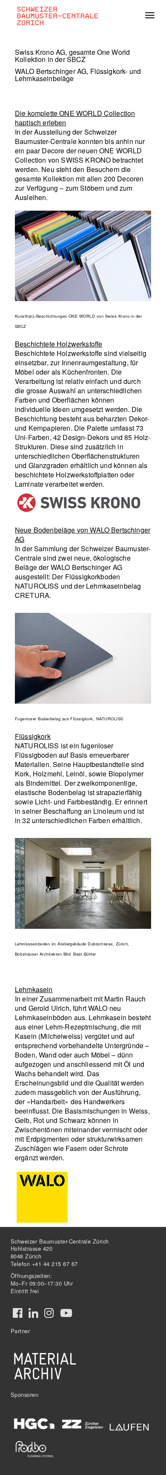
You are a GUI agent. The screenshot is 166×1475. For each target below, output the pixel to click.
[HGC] (34, 1424)
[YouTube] (66, 1313)
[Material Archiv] (45, 1365)
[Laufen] (129, 1426)
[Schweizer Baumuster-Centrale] (60, 15)
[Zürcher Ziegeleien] (82, 1423)
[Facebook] (17, 1313)
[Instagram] (49, 1313)
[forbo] (34, 1448)
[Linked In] (33, 1313)
